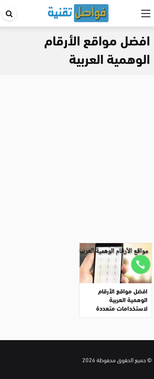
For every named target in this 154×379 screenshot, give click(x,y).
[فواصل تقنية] (78, 12)
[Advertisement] (77, 155)
